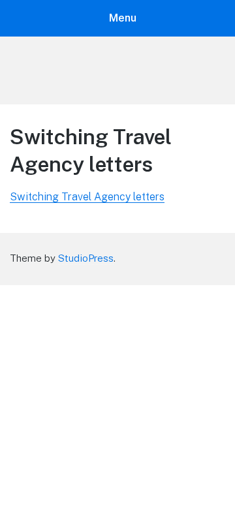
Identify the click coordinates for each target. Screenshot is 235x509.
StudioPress (86, 258)
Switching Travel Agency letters (87, 197)
